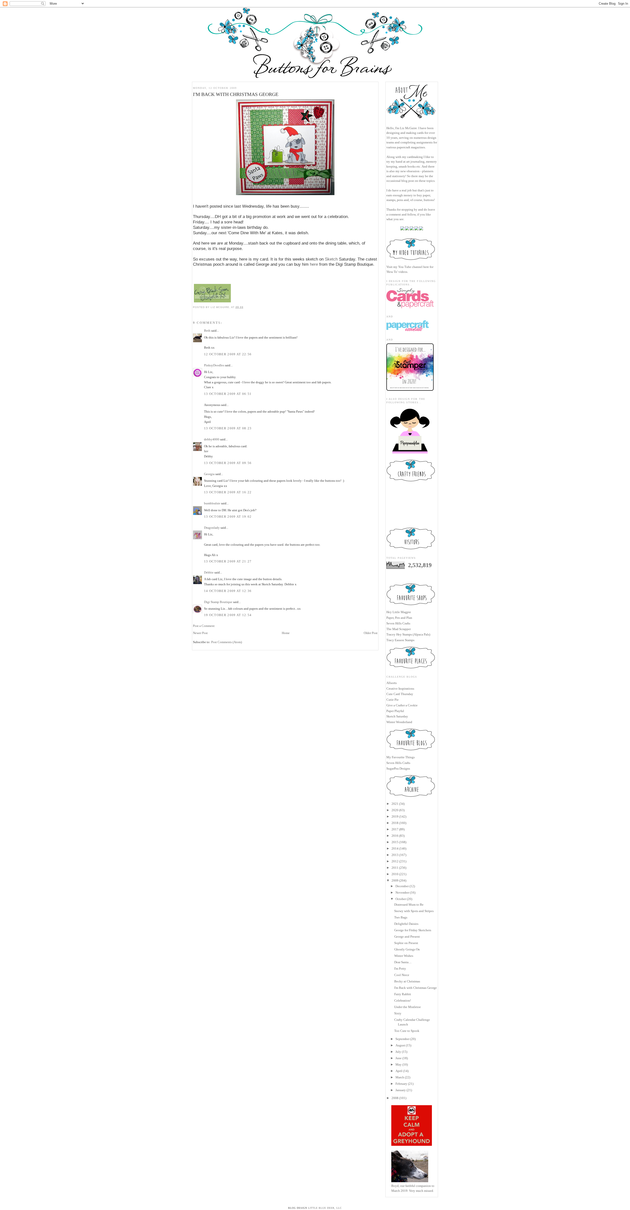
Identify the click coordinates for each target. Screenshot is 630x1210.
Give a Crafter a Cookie (402, 705)
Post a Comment (204, 626)
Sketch (332, 259)
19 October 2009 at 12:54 (228, 615)
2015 (395, 842)
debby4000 (211, 439)
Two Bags (400, 917)
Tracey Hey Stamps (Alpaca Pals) (408, 634)
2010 (395, 874)
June (398, 1058)
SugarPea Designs (398, 768)
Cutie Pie (392, 699)
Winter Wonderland (399, 722)
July (398, 1052)
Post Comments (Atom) (226, 642)
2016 (395, 836)
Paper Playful (395, 711)
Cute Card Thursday (399, 694)
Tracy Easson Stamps (400, 640)
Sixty (397, 1013)
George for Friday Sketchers (412, 930)
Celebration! (402, 1000)
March (399, 1077)
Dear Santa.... (402, 962)
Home (286, 633)
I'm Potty (400, 968)
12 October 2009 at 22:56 (228, 354)
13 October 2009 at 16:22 (228, 492)
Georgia (209, 474)
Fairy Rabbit (402, 994)
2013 (395, 855)
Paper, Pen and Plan (399, 618)
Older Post (371, 633)
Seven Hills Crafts (398, 623)
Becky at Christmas (407, 981)
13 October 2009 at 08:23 (228, 428)
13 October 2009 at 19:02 (228, 516)
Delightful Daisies (406, 924)
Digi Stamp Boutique (218, 602)
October (400, 899)
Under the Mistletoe (407, 1007)
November (402, 892)
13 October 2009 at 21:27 (228, 561)
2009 (395, 880)
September (402, 1039)
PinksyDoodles (214, 365)
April (398, 1071)
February (401, 1084)
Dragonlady (212, 527)
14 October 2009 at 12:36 (228, 591)
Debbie (209, 572)
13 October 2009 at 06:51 (228, 394)
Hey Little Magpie (398, 612)
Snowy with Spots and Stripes (414, 911)
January (400, 1090)
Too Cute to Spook (406, 1031)
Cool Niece (401, 975)
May (398, 1064)
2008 (395, 1098)
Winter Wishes (403, 956)
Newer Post (200, 633)
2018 (395, 823)
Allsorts (391, 683)
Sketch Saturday (397, 716)
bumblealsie (212, 503)
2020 (395, 810)
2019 (395, 816)
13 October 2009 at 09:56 (228, 463)
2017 (395, 829)
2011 (395, 867)
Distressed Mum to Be (409, 904)
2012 (395, 861)
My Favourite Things (400, 757)
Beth (207, 330)
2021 (395, 804)
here (314, 264)
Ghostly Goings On (407, 949)
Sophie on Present (406, 943)
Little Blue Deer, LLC (325, 1208)
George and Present (407, 936)
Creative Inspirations (400, 688)
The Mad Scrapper (398, 629)
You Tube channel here (413, 267)
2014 (395, 848)
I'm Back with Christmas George (415, 988)
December (402, 886)
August (400, 1045)
